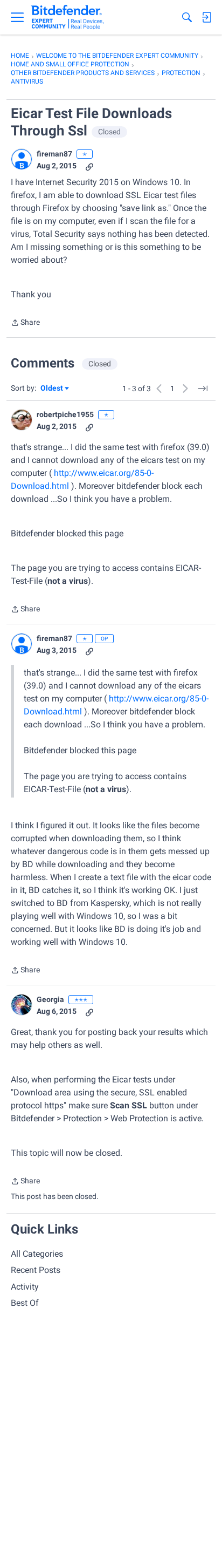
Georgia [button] (50, 999)
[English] (67, 17)
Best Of (25, 1303)
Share (25, 323)
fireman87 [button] (54, 153)
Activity (25, 1287)
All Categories (37, 1254)
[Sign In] (206, 17)
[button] (21, 159)
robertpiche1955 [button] (65, 414)
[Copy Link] (89, 166)
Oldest (52, 389)
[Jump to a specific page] (202, 388)
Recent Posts (35, 1270)
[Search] (187, 17)
